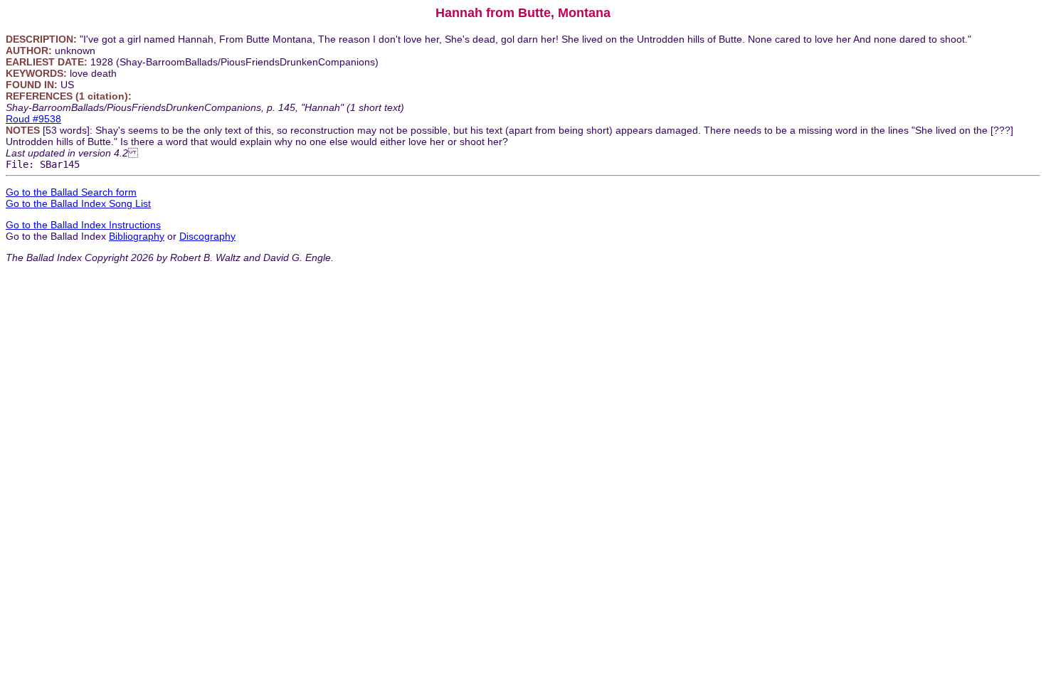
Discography (207, 236)
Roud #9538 (33, 118)
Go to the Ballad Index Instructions (83, 224)
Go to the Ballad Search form (71, 192)
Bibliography (136, 236)
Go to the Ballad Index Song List (78, 203)
